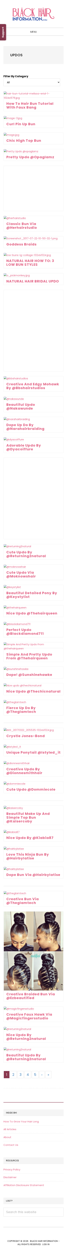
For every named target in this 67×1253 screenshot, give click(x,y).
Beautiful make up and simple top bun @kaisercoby (28, 817)
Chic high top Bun (23, 140)
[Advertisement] (33, 188)
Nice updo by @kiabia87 (30, 837)
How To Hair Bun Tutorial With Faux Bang (30, 105)
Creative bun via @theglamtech (22, 901)
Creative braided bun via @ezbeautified (30, 996)
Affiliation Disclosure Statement (23, 1185)
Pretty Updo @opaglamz (30, 157)
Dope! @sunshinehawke (29, 674)
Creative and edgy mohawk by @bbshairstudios (32, 386)
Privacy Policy (11, 1169)
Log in (45, 1244)
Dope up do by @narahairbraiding (25, 426)
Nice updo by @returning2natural (26, 1036)
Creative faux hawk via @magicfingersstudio (29, 1016)
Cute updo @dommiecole (30, 789)
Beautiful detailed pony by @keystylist (31, 595)
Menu (33, 32)
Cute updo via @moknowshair (21, 574)
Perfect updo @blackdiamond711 (25, 631)
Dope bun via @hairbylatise (33, 874)
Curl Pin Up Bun (20, 124)
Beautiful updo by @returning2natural (26, 1057)
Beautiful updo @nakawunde (20, 406)
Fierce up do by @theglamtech (21, 709)
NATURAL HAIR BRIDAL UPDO (32, 281)
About (7, 1137)
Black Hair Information (33, 14)
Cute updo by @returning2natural (26, 554)
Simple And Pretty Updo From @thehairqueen (29, 656)
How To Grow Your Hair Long (21, 1121)
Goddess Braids (21, 244)
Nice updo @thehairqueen (31, 613)
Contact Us (10, 1145)
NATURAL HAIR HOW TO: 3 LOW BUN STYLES (30, 262)
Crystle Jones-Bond (25, 735)
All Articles (9, 1129)
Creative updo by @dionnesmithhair (24, 771)
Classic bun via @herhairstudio (21, 225)
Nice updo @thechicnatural (33, 691)
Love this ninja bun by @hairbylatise (27, 856)
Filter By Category (15, 76)
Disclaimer (9, 1177)
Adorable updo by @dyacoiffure (23, 447)
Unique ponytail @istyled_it (33, 752)
